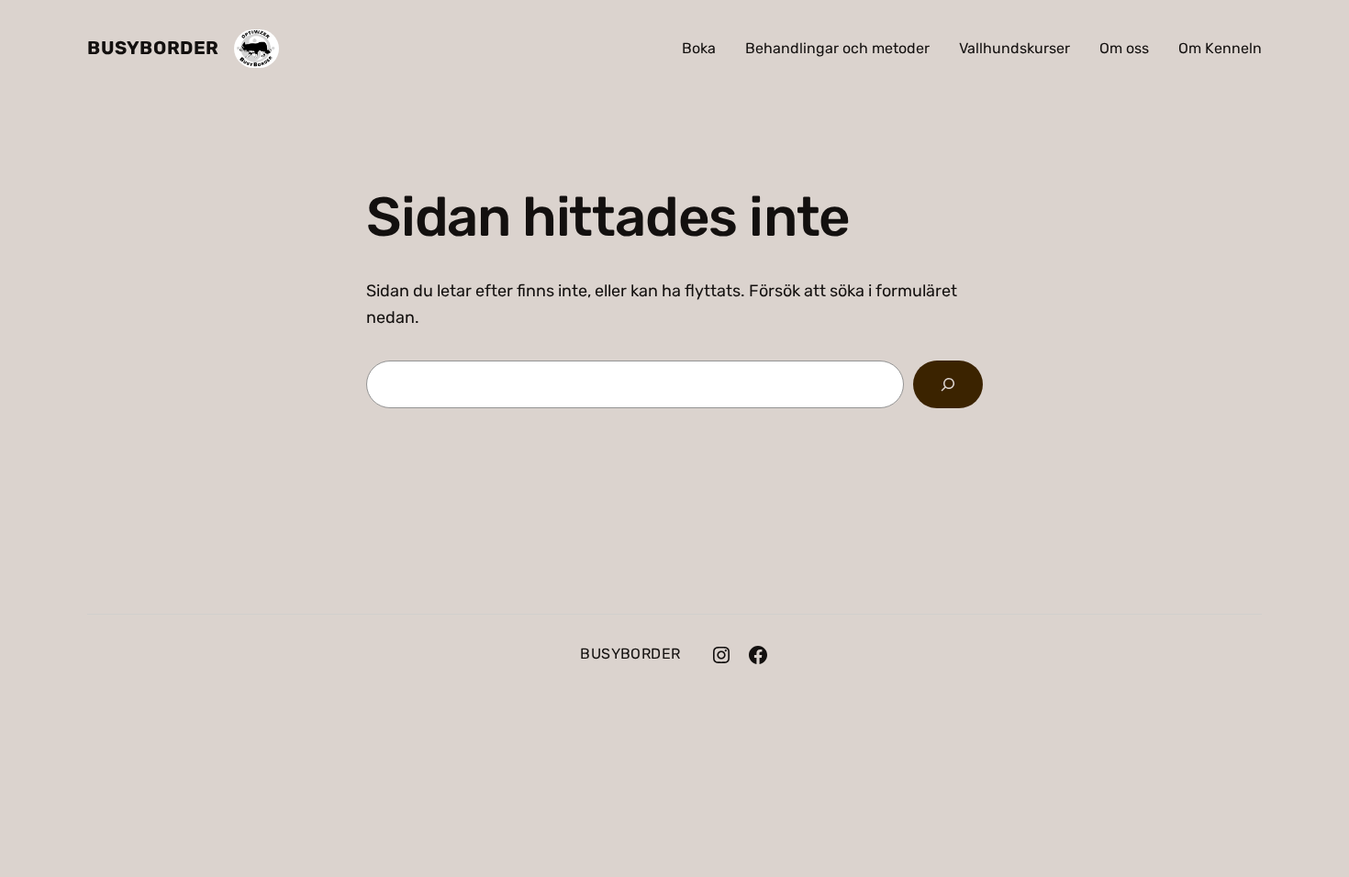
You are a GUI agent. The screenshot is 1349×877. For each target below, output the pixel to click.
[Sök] (948, 384)
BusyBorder (153, 48)
